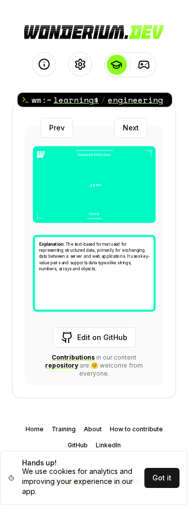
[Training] (144, 65)
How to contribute (136, 429)
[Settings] (80, 64)
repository (61, 365)
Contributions (73, 357)
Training (64, 429)
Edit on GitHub (102, 337)
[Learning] (116, 65)
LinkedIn (108, 445)
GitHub (78, 445)
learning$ (76, 100)
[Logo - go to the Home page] (94, 32)
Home (35, 429)
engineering (135, 100)
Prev (57, 127)
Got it (161, 477)
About (93, 429)
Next (131, 127)
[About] (44, 64)
